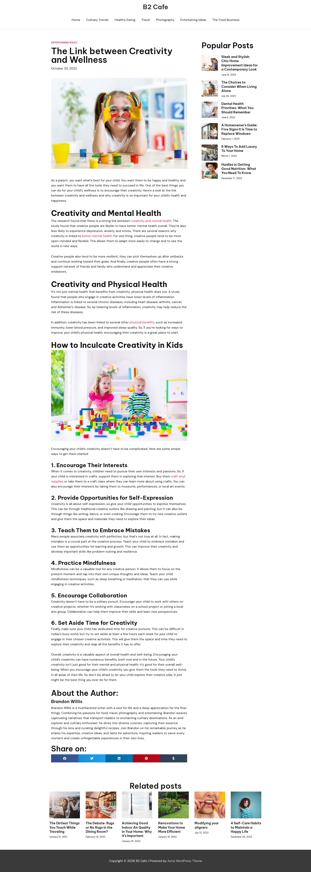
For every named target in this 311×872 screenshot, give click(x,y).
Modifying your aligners (207, 825)
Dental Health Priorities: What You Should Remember (237, 108)
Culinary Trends (97, 20)
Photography (165, 20)
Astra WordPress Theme (184, 861)
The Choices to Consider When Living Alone (239, 86)
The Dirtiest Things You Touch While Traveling (64, 827)
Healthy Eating (125, 20)
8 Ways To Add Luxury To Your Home (239, 148)
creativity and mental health (151, 221)
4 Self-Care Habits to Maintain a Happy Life (246, 827)
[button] (64, 758)
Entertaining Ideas (193, 20)
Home (76, 20)
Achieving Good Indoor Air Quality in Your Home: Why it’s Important (137, 829)
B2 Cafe (155, 7)
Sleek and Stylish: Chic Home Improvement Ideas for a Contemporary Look (239, 63)
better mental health (97, 236)
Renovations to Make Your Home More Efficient (171, 827)
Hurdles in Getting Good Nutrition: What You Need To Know (238, 168)
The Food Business (226, 20)
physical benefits (142, 322)
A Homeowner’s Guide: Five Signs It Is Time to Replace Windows (239, 129)
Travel (145, 20)
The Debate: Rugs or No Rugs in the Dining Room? (100, 827)
